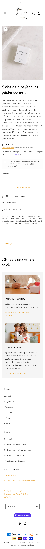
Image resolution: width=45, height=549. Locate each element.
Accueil (7, 396)
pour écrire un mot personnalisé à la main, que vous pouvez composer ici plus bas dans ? (23, 163)
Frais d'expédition (8, 147)
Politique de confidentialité (16, 444)
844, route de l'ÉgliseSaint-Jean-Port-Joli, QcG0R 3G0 (16, 493)
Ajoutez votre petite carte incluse (17, 313)
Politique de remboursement (17, 450)
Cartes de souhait (13, 373)
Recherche (9, 439)
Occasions (9, 407)
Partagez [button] (9, 243)
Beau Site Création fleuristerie (21, 543)
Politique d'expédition (14, 455)
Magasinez (9, 401)
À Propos (8, 418)
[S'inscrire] (37, 506)
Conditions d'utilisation (15, 461)
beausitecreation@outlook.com (19, 480)
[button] (5, 13)
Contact (8, 423)
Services (8, 412)
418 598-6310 (10, 475)
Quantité (5, 173)
